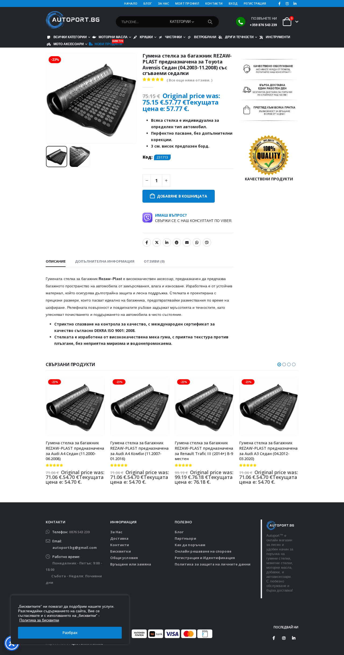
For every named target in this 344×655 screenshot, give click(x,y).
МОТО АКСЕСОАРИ (68, 44)
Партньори (185, 538)
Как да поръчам (190, 544)
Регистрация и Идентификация (205, 557)
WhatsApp (196, 242)
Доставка (119, 538)
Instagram (284, 638)
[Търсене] (210, 21)
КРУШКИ (146, 37)
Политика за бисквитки (39, 620)
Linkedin (294, 638)
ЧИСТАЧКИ (173, 37)
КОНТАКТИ (214, 3)
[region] (70, 619)
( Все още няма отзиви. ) (189, 80)
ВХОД (233, 3)
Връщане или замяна (130, 564)
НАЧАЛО (130, 3)
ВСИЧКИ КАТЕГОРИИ (70, 37)
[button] (47, 98)
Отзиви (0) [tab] (154, 261)
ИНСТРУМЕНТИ (278, 37)
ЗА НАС (163, 3)
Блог (179, 531)
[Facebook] (279, 3)
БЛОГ (148, 3)
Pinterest (177, 242)
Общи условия (124, 557)
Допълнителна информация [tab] (104, 261)
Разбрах (70, 632)
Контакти (119, 544)
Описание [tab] (56, 261)
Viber (207, 242)
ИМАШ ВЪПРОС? (193, 218)
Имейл (186, 242)
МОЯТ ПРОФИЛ (187, 3)
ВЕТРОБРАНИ (205, 37)
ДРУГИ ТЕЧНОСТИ (239, 37)
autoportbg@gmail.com (74, 547)
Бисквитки (120, 551)
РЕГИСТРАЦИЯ (255, 3)
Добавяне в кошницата (182, 196)
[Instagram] (287, 3)
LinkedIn (167, 242)
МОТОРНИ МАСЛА (113, 37)
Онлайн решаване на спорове (203, 551)
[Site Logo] (72, 20)
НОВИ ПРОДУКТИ (108, 43)
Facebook (146, 242)
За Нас (116, 531)
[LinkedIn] (294, 3)
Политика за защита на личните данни (212, 564)
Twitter (156, 242)
